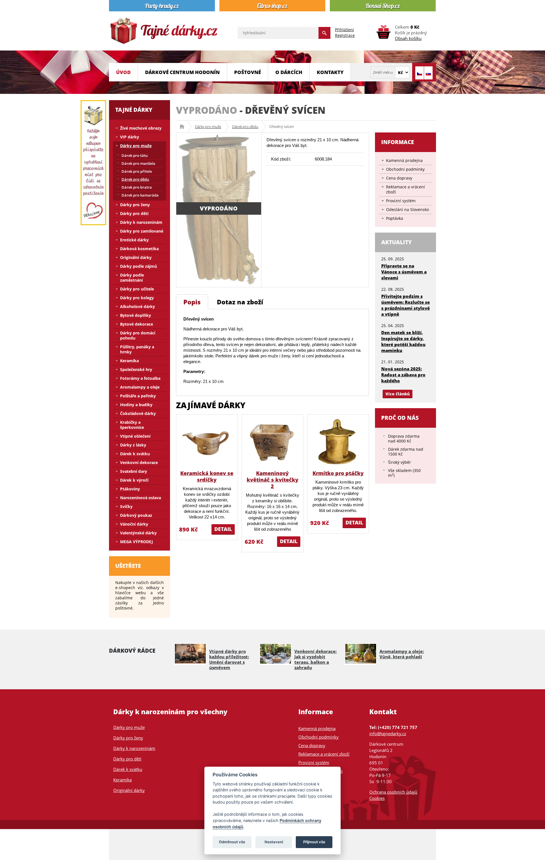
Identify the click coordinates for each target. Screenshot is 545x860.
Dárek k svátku (135, 453)
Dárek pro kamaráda (140, 195)
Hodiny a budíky (136, 404)
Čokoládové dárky (138, 413)
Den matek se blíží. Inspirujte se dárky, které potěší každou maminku (403, 341)
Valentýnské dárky (138, 533)
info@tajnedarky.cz (387, 733)
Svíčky (126, 506)
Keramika (129, 360)
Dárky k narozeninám (141, 222)
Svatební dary (133, 471)
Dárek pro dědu (245, 126)
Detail (223, 529)
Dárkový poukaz (136, 515)
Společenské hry (136, 369)
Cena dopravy (399, 178)
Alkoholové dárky (137, 306)
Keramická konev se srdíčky (206, 476)
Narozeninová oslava (140, 497)
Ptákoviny (130, 489)
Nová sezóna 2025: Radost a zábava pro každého (403, 374)
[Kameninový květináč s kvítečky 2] (272, 442)
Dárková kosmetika (139, 248)
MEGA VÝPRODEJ (136, 541)
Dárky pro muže (208, 126)
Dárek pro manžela (138, 163)
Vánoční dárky (134, 524)
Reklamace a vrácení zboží (405, 189)
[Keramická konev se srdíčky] (207, 442)
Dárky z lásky (133, 445)
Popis (192, 302)
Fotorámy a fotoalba (140, 378)
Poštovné (247, 72)
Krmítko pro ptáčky (338, 473)
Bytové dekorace (136, 324)
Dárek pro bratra (136, 187)
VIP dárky (129, 137)
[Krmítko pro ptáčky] (338, 442)
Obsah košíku (408, 38)
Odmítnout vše (232, 842)
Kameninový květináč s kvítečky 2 (272, 480)
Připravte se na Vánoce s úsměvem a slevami (404, 272)
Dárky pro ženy (135, 204)
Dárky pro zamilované (141, 231)
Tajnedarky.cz (184, 126)
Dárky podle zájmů (138, 266)
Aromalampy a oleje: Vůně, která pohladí (402, 653)
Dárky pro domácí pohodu (137, 335)
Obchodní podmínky (405, 169)
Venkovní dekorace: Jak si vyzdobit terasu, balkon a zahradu (315, 659)
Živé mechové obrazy (141, 128)
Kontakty (330, 72)
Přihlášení (344, 29)
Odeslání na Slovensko (407, 209)
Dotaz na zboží (240, 302)
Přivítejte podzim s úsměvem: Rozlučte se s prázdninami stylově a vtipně (405, 305)
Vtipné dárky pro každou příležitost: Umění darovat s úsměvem (229, 659)
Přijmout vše (314, 842)
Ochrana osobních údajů (393, 792)
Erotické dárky (134, 240)
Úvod (123, 72)
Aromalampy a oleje (140, 387)
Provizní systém (401, 200)
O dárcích (288, 72)
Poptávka (394, 218)
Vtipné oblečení (135, 436)
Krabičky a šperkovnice (132, 425)
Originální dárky (136, 257)
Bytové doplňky (135, 315)
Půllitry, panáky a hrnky (137, 349)
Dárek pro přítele (136, 171)
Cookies (377, 798)
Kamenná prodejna (404, 160)
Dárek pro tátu (134, 155)
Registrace (345, 35)
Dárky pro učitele (137, 289)
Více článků (397, 394)
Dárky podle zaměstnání (132, 277)
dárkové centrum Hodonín (182, 72)
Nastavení (274, 842)
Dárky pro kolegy (137, 297)
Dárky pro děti (134, 213)
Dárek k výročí (134, 480)
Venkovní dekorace (139, 462)
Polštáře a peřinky (138, 396)
